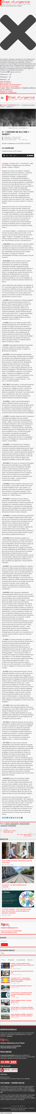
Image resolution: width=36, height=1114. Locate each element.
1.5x (22, 155)
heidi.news (3, 1074)
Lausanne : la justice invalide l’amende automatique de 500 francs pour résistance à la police (22, 965)
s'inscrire (9, 1036)
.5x (17, 155)
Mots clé (30, 960)
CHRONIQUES (12, 105)
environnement (24, 823)
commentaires (20, 960)
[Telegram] (20, 1106)
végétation (12, 825)
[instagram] (16, 1106)
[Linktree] (24, 1106)
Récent (4, 960)
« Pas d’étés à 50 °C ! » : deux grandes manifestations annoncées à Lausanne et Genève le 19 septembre (21, 980)
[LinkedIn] (13, 1106)
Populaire (11, 960)
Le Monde (5, 163)
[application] (18, 155)
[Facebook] (11, 1106)
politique (4, 825)
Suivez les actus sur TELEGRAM (11, 931)
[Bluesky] (22, 1106)
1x (19, 155)
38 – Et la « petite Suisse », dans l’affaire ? (24, 835)
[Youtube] (14, 1106)
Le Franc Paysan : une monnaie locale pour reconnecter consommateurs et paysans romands (16, 911)
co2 (8, 823)
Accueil (3, 105)
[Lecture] (4, 155)
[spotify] (18, 1106)
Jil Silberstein (7, 137)
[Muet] (27, 155)
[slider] (31, 155)
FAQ (2, 953)
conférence (14, 823)
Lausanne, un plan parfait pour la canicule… (21, 985)
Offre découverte (5, 1066)
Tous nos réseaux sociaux (9, 932)
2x (24, 155)
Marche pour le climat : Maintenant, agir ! (10, 831)
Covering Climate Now (7, 1055)
